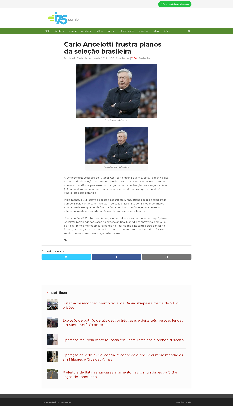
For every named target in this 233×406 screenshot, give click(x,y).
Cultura (156, 31)
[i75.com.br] (64, 18)
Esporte (110, 31)
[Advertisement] (116, 274)
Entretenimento (126, 31)
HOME (47, 31)
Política (99, 31)
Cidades (58, 31)
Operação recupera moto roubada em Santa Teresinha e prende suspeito (123, 340)
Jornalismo (86, 31)
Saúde (167, 31)
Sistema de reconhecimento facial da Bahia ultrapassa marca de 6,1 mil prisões (121, 305)
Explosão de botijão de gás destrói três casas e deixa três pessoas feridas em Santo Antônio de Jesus (122, 322)
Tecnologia (143, 31)
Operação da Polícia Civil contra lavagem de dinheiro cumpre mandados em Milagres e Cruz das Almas (122, 357)
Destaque (72, 31)
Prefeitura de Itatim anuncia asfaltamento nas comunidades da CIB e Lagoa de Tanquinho (119, 374)
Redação (144, 58)
